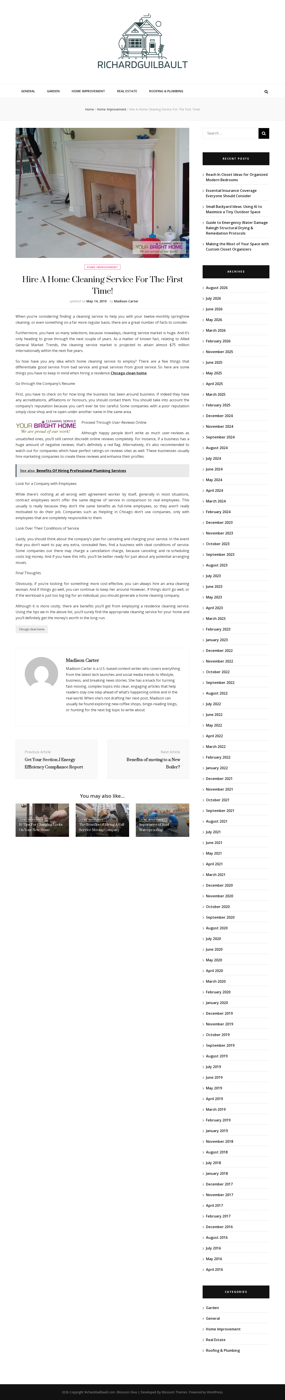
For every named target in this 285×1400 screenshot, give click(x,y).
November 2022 (219, 661)
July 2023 (213, 575)
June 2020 (214, 949)
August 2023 (217, 565)
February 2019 (218, 1120)
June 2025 (214, 362)
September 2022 (220, 682)
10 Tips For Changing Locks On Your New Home (41, 827)
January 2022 (217, 767)
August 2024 (217, 447)
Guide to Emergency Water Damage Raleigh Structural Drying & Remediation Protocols (237, 228)
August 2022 (217, 693)
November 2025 (219, 351)
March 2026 (216, 330)
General (28, 91)
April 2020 (214, 970)
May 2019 (214, 1088)
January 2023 (217, 639)
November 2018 (219, 1141)
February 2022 (218, 757)
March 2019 (216, 1109)
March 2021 (216, 874)
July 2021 (213, 832)
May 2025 (214, 373)
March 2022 (216, 746)
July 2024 (213, 458)
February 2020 (218, 992)
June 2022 (214, 714)
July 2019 (213, 1066)
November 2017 (219, 1194)
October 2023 (218, 543)
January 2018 (217, 1173)
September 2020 (220, 917)
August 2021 (217, 821)
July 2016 (213, 1248)
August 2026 (217, 287)
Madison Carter (126, 301)
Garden (53, 91)
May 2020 (214, 960)
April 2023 (214, 607)
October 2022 (218, 671)
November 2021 (219, 789)
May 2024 (214, 479)
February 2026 (218, 341)
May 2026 (214, 319)
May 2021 (214, 853)
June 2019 (214, 1077)
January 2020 (217, 1002)
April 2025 (214, 383)
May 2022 (214, 725)
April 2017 (214, 1205)
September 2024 (220, 437)
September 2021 (220, 810)
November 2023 (219, 533)
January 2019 (217, 1130)
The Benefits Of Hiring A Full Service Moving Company (101, 827)
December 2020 (219, 885)
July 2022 (213, 703)
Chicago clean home (32, 629)
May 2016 (214, 1258)
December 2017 (219, 1184)
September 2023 (220, 554)
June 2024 (214, 469)
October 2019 (218, 1034)
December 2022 (219, 650)
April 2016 (214, 1269)
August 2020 (217, 928)
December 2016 (219, 1226)
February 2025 (218, 405)
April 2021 (214, 864)
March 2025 (216, 394)
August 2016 (217, 1237)
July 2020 (213, 938)
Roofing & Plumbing (166, 91)
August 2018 (217, 1152)
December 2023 (219, 522)
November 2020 (219, 896)
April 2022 (214, 735)
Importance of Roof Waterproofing (154, 827)
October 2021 (218, 799)
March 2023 (216, 618)
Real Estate (127, 91)
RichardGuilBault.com (99, 1392)
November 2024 (219, 426)
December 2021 (219, 778)
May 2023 (214, 597)
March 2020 (216, 981)
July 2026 (213, 298)
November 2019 (219, 1024)
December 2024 (219, 415)
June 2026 (214, 309)
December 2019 (219, 1013)
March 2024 (216, 501)
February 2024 (218, 511)
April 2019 (214, 1098)
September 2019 (220, 1045)
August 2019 (217, 1056)
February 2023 (218, 629)
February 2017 (218, 1216)
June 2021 (214, 842)
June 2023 (214, 586)
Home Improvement (88, 91)
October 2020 (218, 906)
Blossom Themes (174, 1392)
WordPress (215, 1392)
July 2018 (213, 1162)
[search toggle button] (266, 92)
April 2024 (214, 490)
